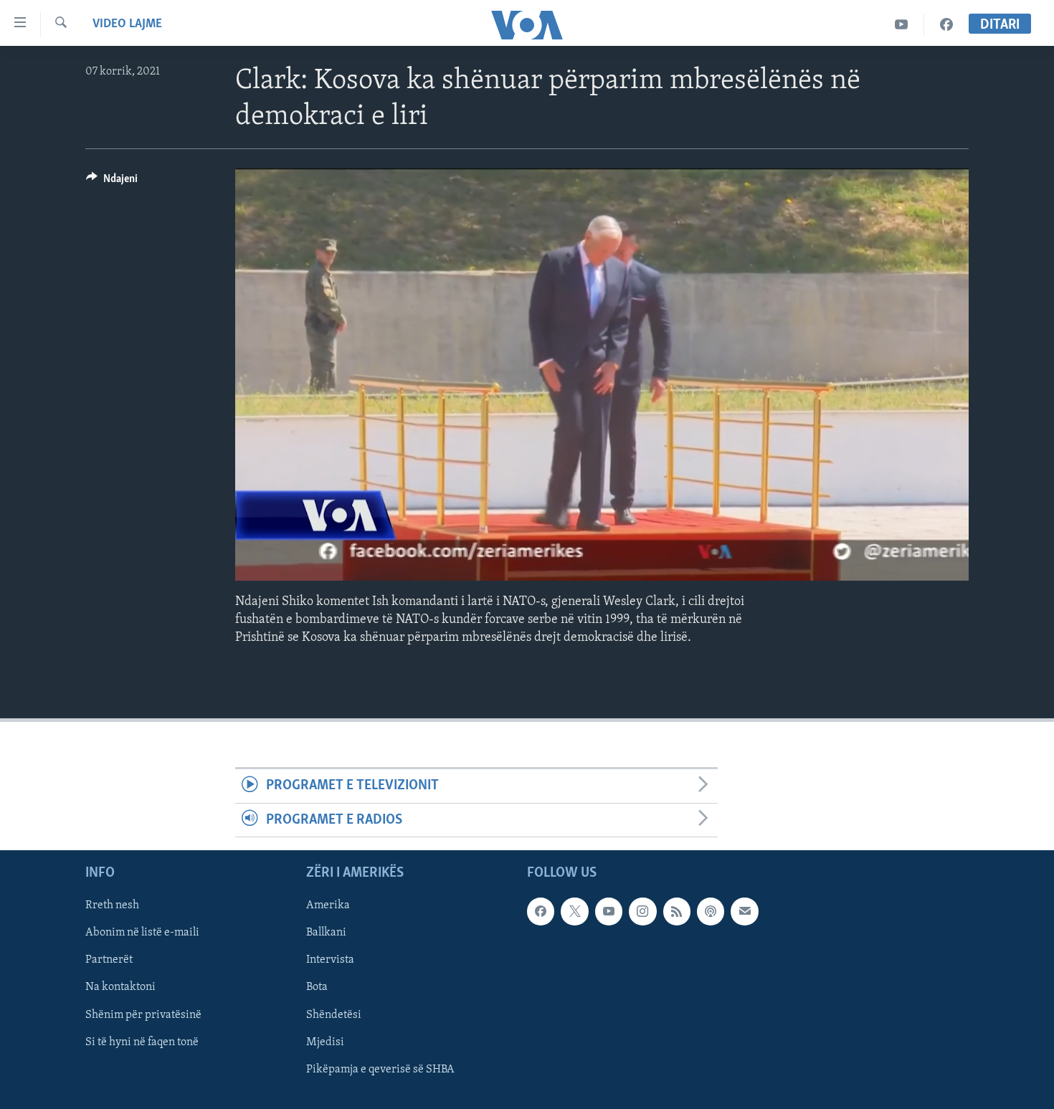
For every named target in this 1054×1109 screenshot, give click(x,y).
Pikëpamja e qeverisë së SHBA (380, 1069)
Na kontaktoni (120, 988)
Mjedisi (325, 1042)
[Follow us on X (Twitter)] (574, 911)
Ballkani (326, 933)
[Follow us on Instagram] (642, 911)
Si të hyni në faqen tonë (142, 1042)
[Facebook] (946, 25)
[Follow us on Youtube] (608, 911)
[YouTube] (901, 25)
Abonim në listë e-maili (142, 933)
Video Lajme (127, 24)
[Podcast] (710, 911)
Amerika (328, 905)
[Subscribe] (744, 911)
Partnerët (109, 960)
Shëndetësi (333, 1015)
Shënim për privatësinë (143, 1015)
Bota (317, 988)
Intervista (330, 960)
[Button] (112, 182)
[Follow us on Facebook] (540, 911)
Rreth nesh (112, 905)
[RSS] (676, 911)
